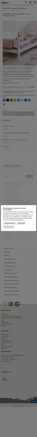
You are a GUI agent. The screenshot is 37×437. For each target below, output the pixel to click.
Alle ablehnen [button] (21, 223)
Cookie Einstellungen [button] (9, 223)
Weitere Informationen (16, 220)
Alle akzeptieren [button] (9, 227)
